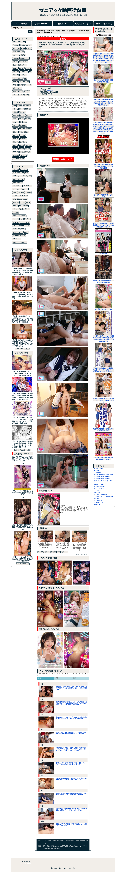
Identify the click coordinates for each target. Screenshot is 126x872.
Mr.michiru (16, 222)
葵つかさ (19, 105)
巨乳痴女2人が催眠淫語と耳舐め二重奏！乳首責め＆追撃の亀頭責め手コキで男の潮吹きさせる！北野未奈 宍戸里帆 (71, 688)
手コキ (15, 42)
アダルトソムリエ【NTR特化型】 (103, 496)
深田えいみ (28, 145)
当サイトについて (104, 23)
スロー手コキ (24, 71)
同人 (74, 678)
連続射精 (15, 81)
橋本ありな (16, 142)
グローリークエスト (18, 172)
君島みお (21, 118)
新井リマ (21, 109)
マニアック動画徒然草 (68, 868)
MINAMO (15, 152)
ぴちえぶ (96, 498)
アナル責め (16, 58)
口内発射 (15, 85)
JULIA (21, 132)
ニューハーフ (16, 55)
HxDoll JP (97, 504)
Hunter (28, 202)
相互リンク (63, 23)
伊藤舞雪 (15, 112)
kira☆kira (16, 196)
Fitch (26, 172)
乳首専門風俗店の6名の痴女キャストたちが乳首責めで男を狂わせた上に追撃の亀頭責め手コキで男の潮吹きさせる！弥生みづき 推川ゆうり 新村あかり (71, 703)
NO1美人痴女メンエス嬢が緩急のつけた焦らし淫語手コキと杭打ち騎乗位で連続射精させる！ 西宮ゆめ (71, 733)
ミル (21, 219)
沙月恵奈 (15, 128)
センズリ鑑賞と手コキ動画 (102, 476)
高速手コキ (28, 68)
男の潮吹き (41, 552)
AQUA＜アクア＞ (18, 232)
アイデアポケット (18, 182)
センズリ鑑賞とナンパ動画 (102, 478)
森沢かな (27, 152)
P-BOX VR (16, 212)
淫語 (25, 78)
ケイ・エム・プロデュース (20, 189)
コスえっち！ (98, 490)
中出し (48, 552)
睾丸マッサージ (17, 88)
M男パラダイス (27, 186)
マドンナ (15, 206)
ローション (28, 85)
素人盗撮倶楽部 (17, 199)
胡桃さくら (16, 122)
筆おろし (28, 48)
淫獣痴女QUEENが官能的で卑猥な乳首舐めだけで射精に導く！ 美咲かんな (71, 824)
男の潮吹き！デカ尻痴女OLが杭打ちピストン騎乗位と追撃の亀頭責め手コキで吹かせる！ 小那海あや (71, 809)
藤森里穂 (15, 148)
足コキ (19, 42)
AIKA (14, 105)
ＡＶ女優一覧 (21, 23)
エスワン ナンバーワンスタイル (22, 176)
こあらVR (28, 192)
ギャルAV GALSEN (99, 486)
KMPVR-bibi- (16, 239)
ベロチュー (23, 75)
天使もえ (15, 109)
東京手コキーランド (100, 468)
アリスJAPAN (24, 196)
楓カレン (29, 115)
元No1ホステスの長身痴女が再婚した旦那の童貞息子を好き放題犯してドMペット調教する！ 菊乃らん (71, 778)
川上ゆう (15, 118)
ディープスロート (18, 78)
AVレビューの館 (99, 484)
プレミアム (16, 219)
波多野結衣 (23, 142)
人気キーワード (42, 23)
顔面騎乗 (21, 85)
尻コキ (23, 48)
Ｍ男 (24, 42)
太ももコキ (16, 71)
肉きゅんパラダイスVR (19, 215)
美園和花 (21, 148)
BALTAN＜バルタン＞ (19, 235)
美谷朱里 (27, 148)
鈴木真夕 (26, 132)
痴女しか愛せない (99, 488)
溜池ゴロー (27, 219)
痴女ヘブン (16, 202)
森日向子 (21, 152)
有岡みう (27, 109)
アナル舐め (16, 75)
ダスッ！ (22, 202)
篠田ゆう (15, 132)
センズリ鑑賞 (16, 51)
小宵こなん (16, 125)
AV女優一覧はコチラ (19, 158)
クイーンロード (24, 222)
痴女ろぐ (96, 470)
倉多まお (27, 118)
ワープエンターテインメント (21, 225)
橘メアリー (16, 135)
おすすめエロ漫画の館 (100, 494)
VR (57, 678)
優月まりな (24, 155)
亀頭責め (53, 552)
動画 (39, 678)
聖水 (22, 51)
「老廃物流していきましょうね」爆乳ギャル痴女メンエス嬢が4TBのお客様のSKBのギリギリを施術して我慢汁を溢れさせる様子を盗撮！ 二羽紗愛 (71, 749)
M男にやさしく (98, 492)
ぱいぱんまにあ (98, 502)
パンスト (25, 61)
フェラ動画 (97, 472)
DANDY (26, 232)
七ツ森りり (16, 138)
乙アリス (22, 115)
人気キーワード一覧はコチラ (21, 95)
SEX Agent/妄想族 (18, 209)
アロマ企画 (16, 169)
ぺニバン (15, 61)
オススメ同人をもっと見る (22, 450)
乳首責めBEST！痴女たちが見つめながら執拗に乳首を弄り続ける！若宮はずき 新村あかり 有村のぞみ (71, 717)
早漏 (20, 61)
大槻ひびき (22, 112)
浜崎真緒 (21, 145)
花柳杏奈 (15, 145)
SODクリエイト (17, 186)
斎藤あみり (23, 125)
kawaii (15, 192)
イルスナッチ (98, 500)
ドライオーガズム (18, 91)
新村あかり (23, 138)
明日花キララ (27, 105)
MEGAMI (27, 209)
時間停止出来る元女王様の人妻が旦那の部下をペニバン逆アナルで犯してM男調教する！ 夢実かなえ (71, 763)
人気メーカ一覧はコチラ (20, 242)
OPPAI (23, 229)
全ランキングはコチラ (22, 563)
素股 (30, 71)
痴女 (19, 48)
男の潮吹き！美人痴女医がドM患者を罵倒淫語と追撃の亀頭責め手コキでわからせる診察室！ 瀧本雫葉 (71, 794)
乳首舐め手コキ (22, 65)
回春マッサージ (24, 58)
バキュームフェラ (24, 81)
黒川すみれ (23, 122)
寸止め (15, 65)
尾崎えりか (16, 115)
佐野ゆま (29, 128)
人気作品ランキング (83, 23)
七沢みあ (22, 135)
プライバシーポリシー (26, 863)
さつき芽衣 (22, 128)
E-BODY (25, 199)
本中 (58, 552)
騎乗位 (23, 55)
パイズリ (29, 45)
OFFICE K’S (16, 229)
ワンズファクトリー (18, 179)
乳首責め (22, 45)
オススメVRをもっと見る (22, 349)
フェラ (15, 48)
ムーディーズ (24, 169)
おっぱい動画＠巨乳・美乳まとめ (103, 474)
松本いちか (50, 90)
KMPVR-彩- (21, 192)
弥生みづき (16, 155)
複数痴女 (15, 68)
